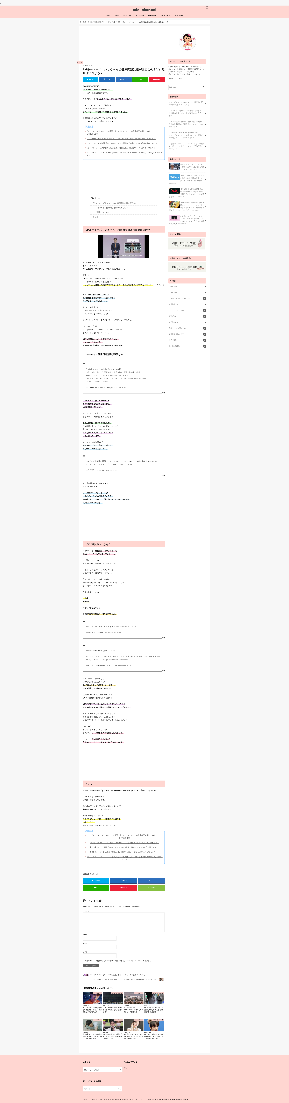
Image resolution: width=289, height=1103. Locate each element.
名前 (85, 935)
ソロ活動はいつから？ (100, 212)
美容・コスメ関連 (177, 328)
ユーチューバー (176, 310)
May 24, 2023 (111, 470)
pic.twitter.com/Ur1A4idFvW (125, 627)
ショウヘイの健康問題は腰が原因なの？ (110, 208)
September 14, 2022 (125, 665)
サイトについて (165, 15)
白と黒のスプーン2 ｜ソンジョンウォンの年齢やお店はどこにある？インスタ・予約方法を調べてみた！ (186, 146)
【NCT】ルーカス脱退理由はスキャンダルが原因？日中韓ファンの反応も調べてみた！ (122, 143)
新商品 (172, 316)
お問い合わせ (179, 15)
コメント (86, 911)
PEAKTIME (174, 292)
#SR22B (143, 378)
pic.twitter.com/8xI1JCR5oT (97, 381)
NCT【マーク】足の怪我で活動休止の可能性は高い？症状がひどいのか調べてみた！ (121, 148)
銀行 (173, 340)
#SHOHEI (123, 378)
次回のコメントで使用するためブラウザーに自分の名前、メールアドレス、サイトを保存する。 (119, 961)
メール (85, 943)
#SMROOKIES (134, 378)
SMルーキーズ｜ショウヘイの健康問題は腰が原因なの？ (114, 203)
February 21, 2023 (118, 387)
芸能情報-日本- (176, 334)
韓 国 (174, 346)
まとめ (94, 217)
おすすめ (94, 874)
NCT (86, 874)
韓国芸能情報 (152, 15)
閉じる (97, 198)
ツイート (127, 1068)
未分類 (173, 322)
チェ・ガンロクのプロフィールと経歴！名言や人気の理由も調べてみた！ (186, 103)
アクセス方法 (127, 15)
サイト (85, 952)
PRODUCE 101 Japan (179, 298)
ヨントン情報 (140, 15)
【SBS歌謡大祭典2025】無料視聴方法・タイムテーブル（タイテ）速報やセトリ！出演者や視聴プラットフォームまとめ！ (186, 135)
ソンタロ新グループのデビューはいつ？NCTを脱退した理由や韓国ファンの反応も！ (121, 139)
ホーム (108, 15)
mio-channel (145, 9)
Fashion (173, 286)
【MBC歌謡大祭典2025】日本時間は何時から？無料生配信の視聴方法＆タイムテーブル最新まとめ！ (186, 124)
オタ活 (117, 15)
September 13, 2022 (113, 632)
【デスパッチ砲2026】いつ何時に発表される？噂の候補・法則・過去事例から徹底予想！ (185, 113)
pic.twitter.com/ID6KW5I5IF (117, 660)
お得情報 (173, 304)
